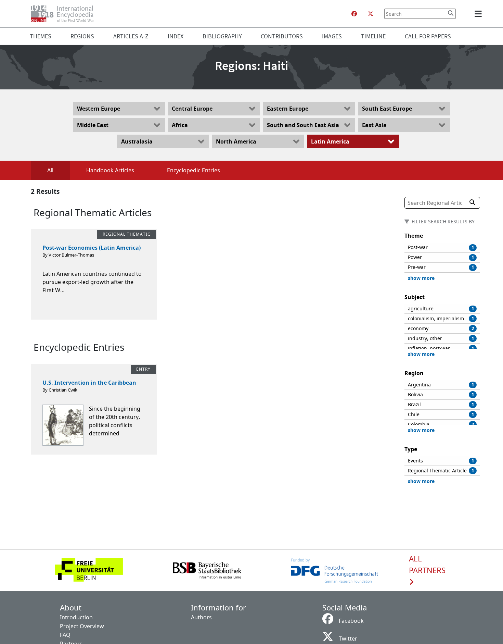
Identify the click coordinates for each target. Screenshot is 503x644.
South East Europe (387, 108)
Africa (180, 125)
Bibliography (222, 36)
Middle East (92, 125)
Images (332, 36)
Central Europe (192, 108)
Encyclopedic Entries (193, 170)
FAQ (65, 635)
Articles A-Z (131, 36)
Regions (82, 36)
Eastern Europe (287, 108)
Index (175, 36)
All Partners (427, 564)
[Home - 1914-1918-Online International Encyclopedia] (65, 13)
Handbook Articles (110, 170)
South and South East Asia (303, 125)
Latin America (330, 141)
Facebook (351, 620)
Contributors (282, 36)
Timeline (373, 36)
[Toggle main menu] (479, 14)
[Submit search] (451, 13)
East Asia (374, 125)
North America (236, 141)
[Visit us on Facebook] (354, 14)
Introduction (76, 617)
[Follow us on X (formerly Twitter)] (370, 14)
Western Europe (98, 108)
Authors (201, 617)
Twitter (348, 638)
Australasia (137, 141)
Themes (40, 36)
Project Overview (82, 626)
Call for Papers (428, 36)
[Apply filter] (472, 202)
